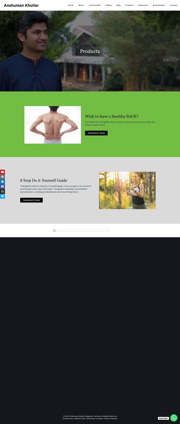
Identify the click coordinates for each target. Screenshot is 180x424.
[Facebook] (2, 186)
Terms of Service (110, 418)
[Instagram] (2, 191)
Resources (143, 5)
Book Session (159, 5)
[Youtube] (2, 172)
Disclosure (91, 418)
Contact (174, 5)
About (81, 5)
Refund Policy (80, 418)
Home (70, 5)
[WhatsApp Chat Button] (174, 418)
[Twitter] (2, 196)
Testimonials (95, 5)
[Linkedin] (2, 181)
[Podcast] (2, 176)
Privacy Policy (68, 418)
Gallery (108, 5)
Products (129, 5)
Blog (118, 5)
